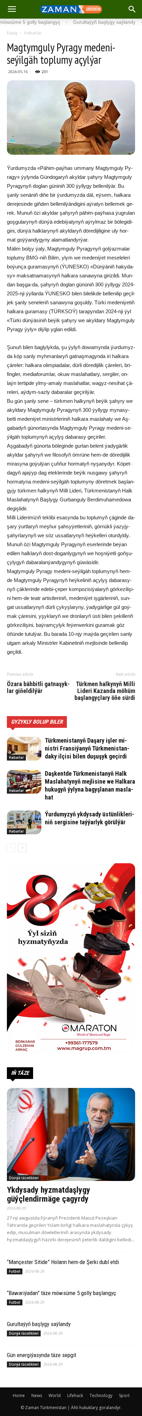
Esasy (12, 33)
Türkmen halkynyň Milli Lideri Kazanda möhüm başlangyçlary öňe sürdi (104, 691)
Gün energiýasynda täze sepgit (41, 1355)
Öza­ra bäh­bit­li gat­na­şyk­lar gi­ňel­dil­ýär (38, 687)
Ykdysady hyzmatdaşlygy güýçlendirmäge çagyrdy (48, 1194)
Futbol (14, 1271)
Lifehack (75, 1395)
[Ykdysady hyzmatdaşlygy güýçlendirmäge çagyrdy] (71, 1134)
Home (19, 1395)
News (36, 1395)
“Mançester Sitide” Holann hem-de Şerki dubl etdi (63, 1262)
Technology (101, 1395)
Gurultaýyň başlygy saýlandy (39, 1324)
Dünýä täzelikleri (24, 1177)
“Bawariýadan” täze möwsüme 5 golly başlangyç (61, 1293)
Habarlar (33, 33)
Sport (124, 1395)
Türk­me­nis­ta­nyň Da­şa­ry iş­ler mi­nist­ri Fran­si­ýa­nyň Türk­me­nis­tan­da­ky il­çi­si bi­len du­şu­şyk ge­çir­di (87, 748)
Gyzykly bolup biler (37, 722)
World (55, 1395)
